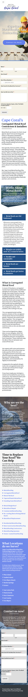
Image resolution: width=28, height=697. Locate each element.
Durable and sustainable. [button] (9, 258)
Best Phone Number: (7, 80)
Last (16, 71)
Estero (6, 585)
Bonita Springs (9, 583)
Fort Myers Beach (9, 580)
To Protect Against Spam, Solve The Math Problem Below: (12, 104)
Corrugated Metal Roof (11, 493)
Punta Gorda (8, 593)
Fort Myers (7, 601)
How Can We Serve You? (7, 92)
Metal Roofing (8, 490)
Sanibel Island (8, 577)
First (2, 71)
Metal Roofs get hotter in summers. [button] (13, 272)
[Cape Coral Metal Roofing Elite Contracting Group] (11, 7)
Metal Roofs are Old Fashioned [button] (12, 217)
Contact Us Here (14, 42)
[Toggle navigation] (3, 2)
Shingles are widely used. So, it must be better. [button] (13, 250)
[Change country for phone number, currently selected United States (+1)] (2, 82)
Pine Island (7, 575)
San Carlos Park (9, 590)
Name (3, 66)
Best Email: (4, 74)
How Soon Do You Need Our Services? (11, 86)
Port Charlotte (9, 595)
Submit (4, 112)
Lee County (7, 598)
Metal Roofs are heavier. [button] (10, 265)
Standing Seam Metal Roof (13, 501)
